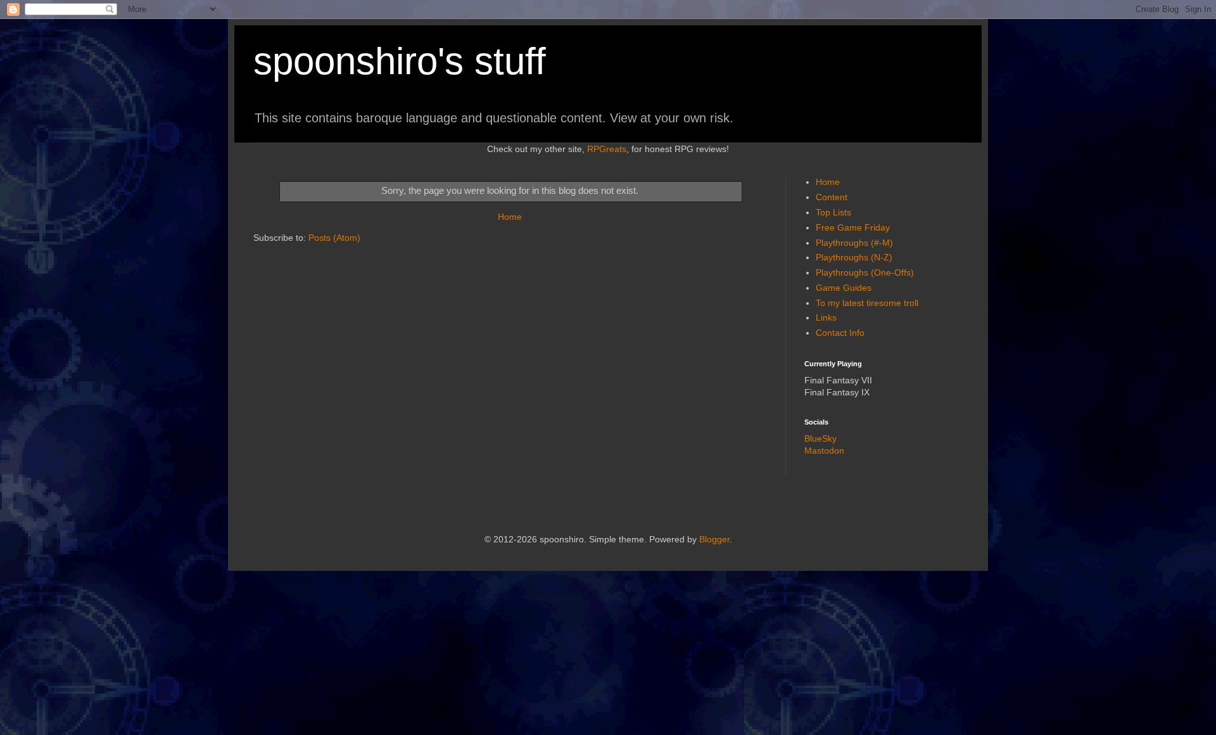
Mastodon (824, 450)
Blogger (714, 539)
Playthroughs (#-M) (854, 243)
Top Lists (833, 212)
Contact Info (840, 333)
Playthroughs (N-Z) (854, 257)
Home (510, 217)
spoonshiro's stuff (399, 61)
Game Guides (843, 288)
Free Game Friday (853, 227)
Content (831, 197)
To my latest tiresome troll (867, 303)
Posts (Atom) (334, 238)
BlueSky (820, 438)
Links (826, 317)
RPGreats (606, 149)
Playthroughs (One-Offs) (865, 272)
